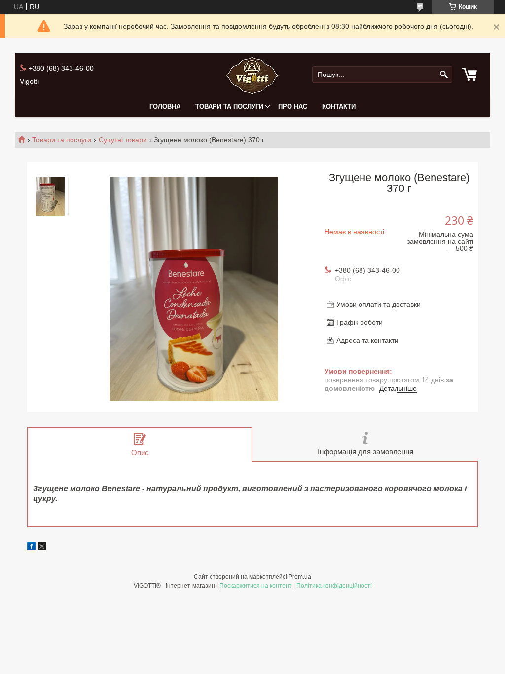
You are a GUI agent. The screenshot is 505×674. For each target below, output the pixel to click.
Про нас (292, 106)
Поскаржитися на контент (255, 585)
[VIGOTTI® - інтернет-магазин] (252, 75)
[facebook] (31, 548)
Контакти (339, 106)
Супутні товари (123, 140)
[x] (42, 548)
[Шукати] (443, 74)
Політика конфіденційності (334, 585)
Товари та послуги (229, 106)
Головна (164, 106)
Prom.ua (300, 576)
